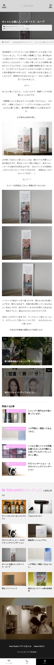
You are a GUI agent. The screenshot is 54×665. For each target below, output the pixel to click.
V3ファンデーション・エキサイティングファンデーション (40, 466)
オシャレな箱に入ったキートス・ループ (13, 565)
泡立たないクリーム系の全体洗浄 (40, 589)
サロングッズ (10, 29)
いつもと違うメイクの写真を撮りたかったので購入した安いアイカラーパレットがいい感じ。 (40, 450)
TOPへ (45, 663)
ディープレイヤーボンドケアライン (14, 517)
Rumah (33, 652)
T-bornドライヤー (35, 516)
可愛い (27, 29)
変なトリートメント (9, 588)
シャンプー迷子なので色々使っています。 (40, 412)
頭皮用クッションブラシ (37, 540)
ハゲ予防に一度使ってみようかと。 (40, 429)
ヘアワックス (20, 29)
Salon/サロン (39, 646)
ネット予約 (9, 663)
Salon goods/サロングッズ (14, 26)
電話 (27, 663)
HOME (6, 42)
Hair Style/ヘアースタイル (20, 646)
